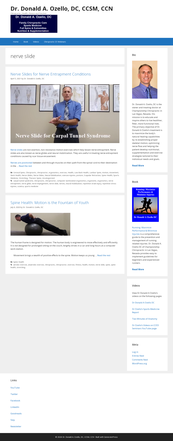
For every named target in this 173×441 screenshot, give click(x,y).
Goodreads (16, 413)
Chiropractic (31, 172)
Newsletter (16, 426)
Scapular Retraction (92, 175)
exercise (63, 172)
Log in (135, 351)
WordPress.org (139, 363)
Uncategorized (48, 178)
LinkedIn (15, 407)
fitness (78, 264)
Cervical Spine (19, 172)
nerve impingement (40, 183)
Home (15, 41)
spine (108, 264)
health (85, 264)
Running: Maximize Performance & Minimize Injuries (144, 230)
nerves (62, 183)
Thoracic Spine (35, 178)
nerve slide (53, 183)
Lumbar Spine (95, 172)
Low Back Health (81, 172)
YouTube (15, 387)
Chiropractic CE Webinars (55, 41)
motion (105, 172)
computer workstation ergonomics (71, 181)
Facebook (15, 400)
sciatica (20, 186)
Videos (36, 41)
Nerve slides (17, 149)
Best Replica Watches (10, 375)
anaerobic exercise (36, 264)
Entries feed (138, 355)
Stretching (23, 178)
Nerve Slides (38, 175)
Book (26, 41)
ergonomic (92, 181)
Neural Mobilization (53, 175)
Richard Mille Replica (58, 375)
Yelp (13, 419)
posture (79, 175)
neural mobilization (74, 183)
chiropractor (42, 172)
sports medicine (31, 186)
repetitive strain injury (92, 183)
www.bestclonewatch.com (34, 375)
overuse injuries (68, 175)
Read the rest (25, 165)
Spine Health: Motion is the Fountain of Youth (50, 202)
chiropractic (39, 181)
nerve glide (26, 183)
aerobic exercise (20, 264)
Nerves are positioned (21, 162)
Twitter (14, 394)
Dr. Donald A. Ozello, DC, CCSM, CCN (62, 8)
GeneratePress (111, 437)
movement (113, 172)
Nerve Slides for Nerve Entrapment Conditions (51, 74)
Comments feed (140, 359)
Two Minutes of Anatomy (144, 318)
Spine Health (107, 175)
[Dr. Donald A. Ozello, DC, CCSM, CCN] (34, 23)
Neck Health (16, 175)
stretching (21, 267)
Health (70, 172)
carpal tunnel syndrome (23, 181)
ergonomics (54, 172)
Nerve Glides (27, 175)
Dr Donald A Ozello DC (143, 302)
